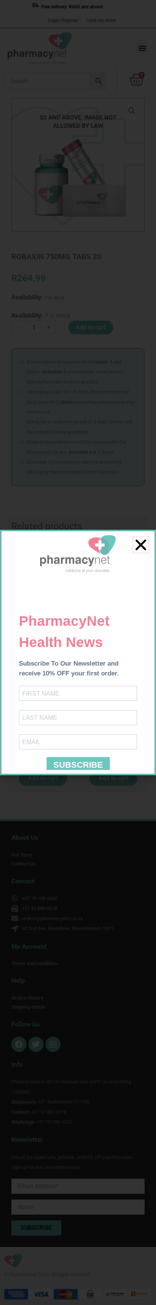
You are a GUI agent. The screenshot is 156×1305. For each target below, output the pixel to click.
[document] (78, 652)
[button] (140, 545)
